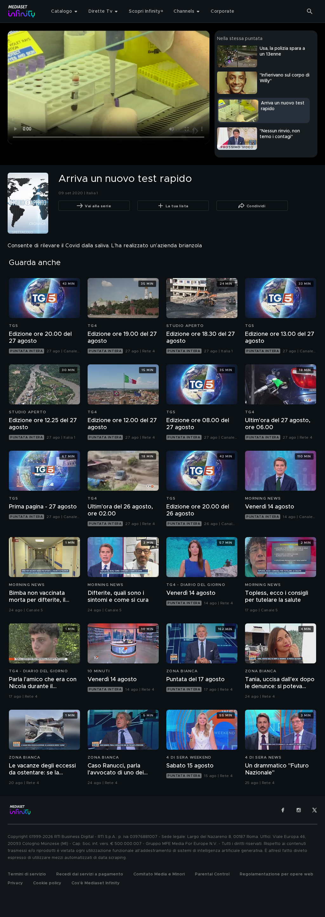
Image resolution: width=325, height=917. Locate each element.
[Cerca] (310, 11)
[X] (314, 810)
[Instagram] (299, 810)
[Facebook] (283, 810)
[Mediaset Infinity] (22, 11)
